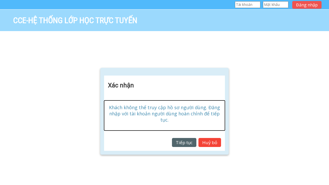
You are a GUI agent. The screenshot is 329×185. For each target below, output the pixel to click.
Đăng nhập (307, 5)
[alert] (164, 115)
